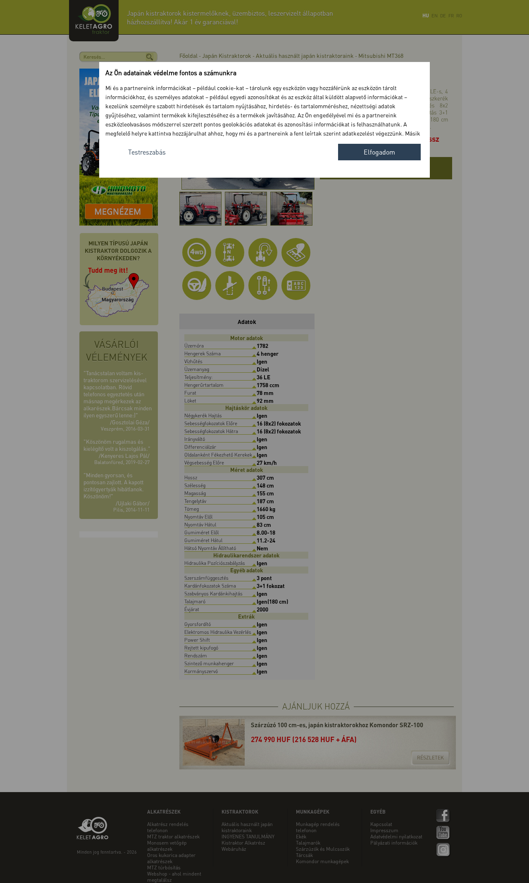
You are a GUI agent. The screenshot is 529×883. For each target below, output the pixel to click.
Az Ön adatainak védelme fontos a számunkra (170, 72)
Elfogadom (379, 152)
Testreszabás (147, 152)
